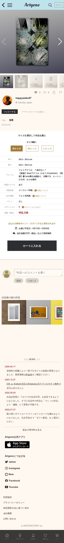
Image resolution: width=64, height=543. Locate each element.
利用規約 (7, 497)
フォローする (10, 111)
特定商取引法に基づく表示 (16, 507)
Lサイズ (47, 148)
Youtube (13, 487)
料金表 (29, 374)
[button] (60, 41)
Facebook (14, 480)
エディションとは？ (32, 207)
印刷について (42, 190)
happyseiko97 (23, 98)
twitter (12, 461)
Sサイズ (16, 148)
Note (11, 474)
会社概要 (7, 513)
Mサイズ (32, 148)
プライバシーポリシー (14, 502)
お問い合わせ (9, 518)
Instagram (14, 468)
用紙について (40, 195)
